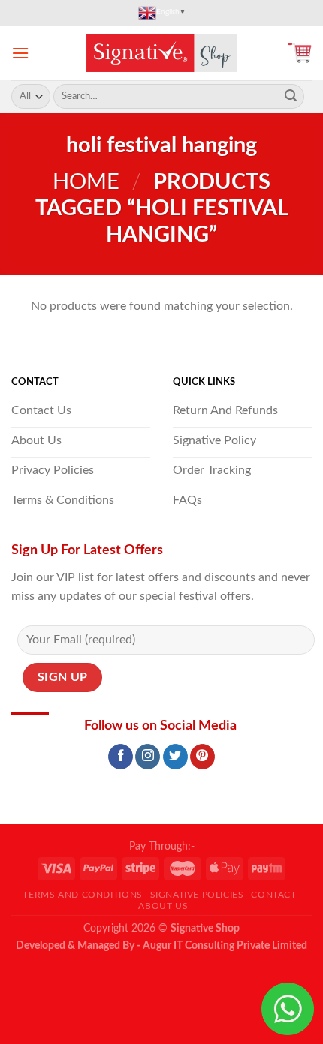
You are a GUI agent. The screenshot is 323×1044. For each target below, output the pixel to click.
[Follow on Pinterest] (202, 757)
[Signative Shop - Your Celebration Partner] (161, 52)
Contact (273, 894)
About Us (163, 906)
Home (86, 183)
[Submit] (290, 97)
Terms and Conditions (82, 894)
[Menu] (20, 52)
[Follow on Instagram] (147, 757)
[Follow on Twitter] (175, 757)
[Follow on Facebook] (120, 757)
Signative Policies (197, 894)
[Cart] (300, 52)
